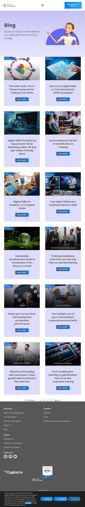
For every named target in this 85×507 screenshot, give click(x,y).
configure (28, 503)
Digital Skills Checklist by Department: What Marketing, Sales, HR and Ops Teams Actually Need (22, 147)
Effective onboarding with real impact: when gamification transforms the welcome (22, 376)
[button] (42, 5)
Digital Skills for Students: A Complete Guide (22, 205)
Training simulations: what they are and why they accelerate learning (63, 259)
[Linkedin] (10, 456)
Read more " (22, 99)
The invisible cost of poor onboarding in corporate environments (63, 317)
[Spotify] (5, 456)
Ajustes (74, 499)
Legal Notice (42, 490)
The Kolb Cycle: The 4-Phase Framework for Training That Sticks (22, 89)
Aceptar (46, 499)
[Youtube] (15, 456)
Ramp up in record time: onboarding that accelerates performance (22, 318)
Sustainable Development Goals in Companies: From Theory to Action (22, 261)
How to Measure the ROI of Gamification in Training (63, 144)
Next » (57, 400)
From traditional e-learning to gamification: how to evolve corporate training (63, 376)
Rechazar (60, 499)
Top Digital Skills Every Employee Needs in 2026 (63, 203)
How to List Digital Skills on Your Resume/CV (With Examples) (63, 89)
